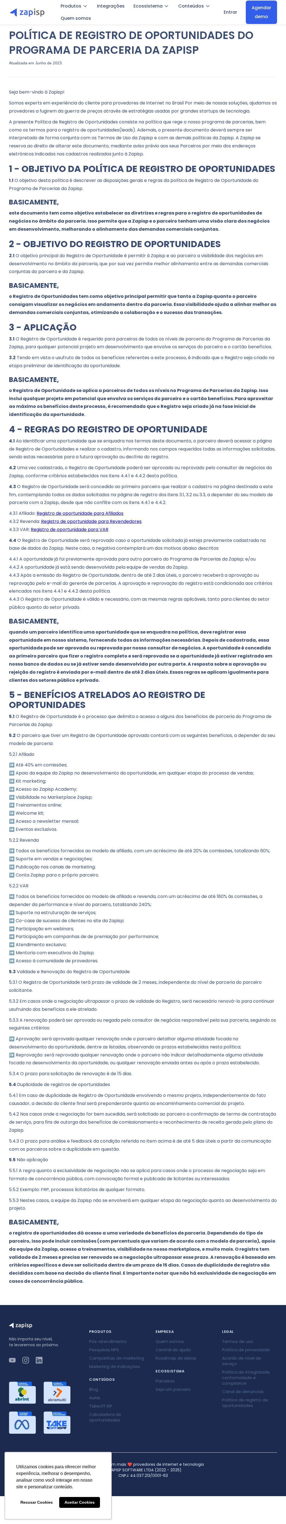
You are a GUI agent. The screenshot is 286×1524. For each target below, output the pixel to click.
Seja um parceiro (173, 1389)
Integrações (111, 6)
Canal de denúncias (243, 1391)
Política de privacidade (246, 1350)
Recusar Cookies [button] (36, 1502)
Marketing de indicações (114, 1366)
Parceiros (165, 1381)
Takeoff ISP (100, 1406)
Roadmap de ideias (176, 1358)
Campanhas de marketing (116, 1358)
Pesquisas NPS (104, 1350)
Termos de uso (237, 1341)
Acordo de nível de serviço (241, 1361)
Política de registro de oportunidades (245, 1402)
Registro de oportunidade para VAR (69, 529)
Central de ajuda (173, 1350)
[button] (74, 6)
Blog (93, 1389)
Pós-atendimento (108, 1341)
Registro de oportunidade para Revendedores (91, 521)
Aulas (94, 1398)
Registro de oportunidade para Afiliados (80, 513)
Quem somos (76, 18)
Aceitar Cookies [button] (80, 1502)
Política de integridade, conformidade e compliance (246, 1377)
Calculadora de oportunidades (105, 1417)
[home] (29, 12)
